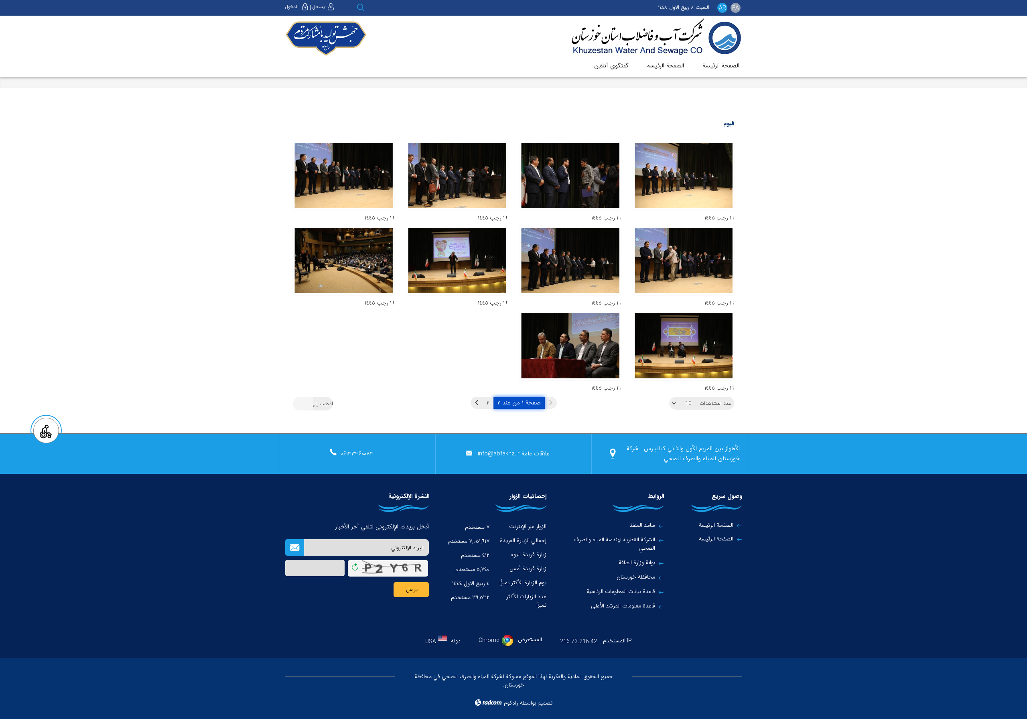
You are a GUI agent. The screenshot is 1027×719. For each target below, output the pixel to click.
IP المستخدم (617, 640)
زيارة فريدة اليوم (528, 554)
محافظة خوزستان (636, 577)
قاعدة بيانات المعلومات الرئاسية (621, 591)
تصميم (545, 703)
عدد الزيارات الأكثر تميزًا (526, 600)
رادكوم (511, 703)
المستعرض (530, 639)
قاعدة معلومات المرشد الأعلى (623, 606)
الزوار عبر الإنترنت (527, 526)
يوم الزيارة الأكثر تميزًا (522, 582)
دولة (456, 640)
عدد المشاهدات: (714, 404)
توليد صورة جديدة (355, 569)
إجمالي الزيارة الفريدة (523, 540)
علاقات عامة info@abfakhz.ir (514, 454)
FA (735, 8)
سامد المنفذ (642, 525)
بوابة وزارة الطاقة (637, 563)
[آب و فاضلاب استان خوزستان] (651, 37)
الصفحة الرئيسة (716, 525)
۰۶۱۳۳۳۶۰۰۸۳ (357, 454)
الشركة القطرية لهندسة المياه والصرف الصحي (614, 544)
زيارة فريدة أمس (527, 568)
